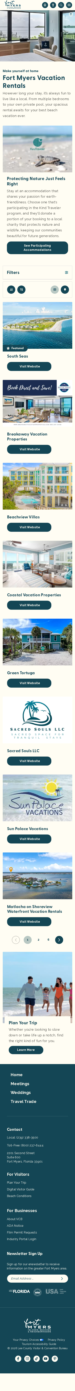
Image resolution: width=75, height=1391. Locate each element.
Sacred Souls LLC (23, 750)
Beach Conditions (19, 1196)
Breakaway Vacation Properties (27, 437)
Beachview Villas (23, 517)
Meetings (20, 1083)
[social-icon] (45, 5)
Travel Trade (23, 1101)
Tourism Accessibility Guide (39, 1344)
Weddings (21, 1092)
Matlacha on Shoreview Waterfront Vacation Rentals (34, 909)
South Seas (17, 356)
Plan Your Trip (16, 1182)
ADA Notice (15, 1225)
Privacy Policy (56, 1339)
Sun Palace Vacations (27, 828)
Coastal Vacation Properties (34, 595)
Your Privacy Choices (26, 1339)
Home (17, 1074)
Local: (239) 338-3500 (22, 1137)
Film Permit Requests (22, 1232)
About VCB (14, 1219)
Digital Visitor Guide (20, 1189)
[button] (37, 272)
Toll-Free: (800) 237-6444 (25, 1145)
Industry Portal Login (21, 1239)
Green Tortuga (21, 673)
